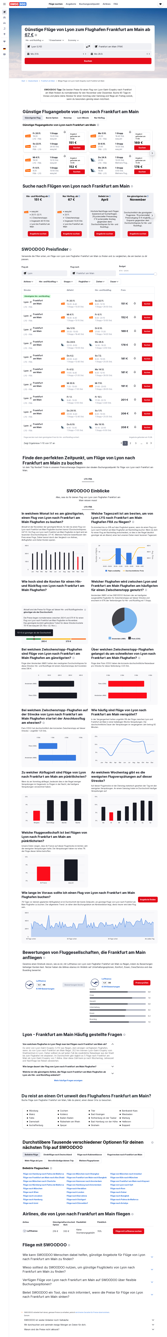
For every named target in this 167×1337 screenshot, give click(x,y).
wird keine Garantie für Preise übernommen (92, 1312)
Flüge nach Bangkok (119, 1196)
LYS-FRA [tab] (88, 479)
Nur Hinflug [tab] (99, 118)
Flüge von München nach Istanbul (126, 1174)
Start (23, 81)
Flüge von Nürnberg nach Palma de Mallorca (43, 1185)
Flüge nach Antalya (119, 1203)
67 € (29, 34)
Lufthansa (41, 981)
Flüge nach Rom (117, 1188)
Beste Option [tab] (52, 118)
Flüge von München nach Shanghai (83, 1174)
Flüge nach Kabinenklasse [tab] (89, 1154)
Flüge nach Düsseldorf (77, 1203)
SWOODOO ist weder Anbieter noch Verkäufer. (46, 1320)
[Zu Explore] (4, 34)
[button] (4, 4)
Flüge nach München (32, 1188)
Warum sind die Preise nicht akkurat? (41, 1329)
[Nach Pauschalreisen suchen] (4, 28)
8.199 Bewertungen (45, 989)
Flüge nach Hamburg (32, 1199)
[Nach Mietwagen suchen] (4, 23)
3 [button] (135, 443)
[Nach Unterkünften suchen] (4, 17)
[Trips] (4, 41)
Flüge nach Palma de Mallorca (124, 1199)
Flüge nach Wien (30, 1192)
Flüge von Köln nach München (124, 1177)
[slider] (155, 274)
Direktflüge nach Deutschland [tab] (58, 1154)
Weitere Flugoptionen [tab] (89, 1160)
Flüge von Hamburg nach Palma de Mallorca (43, 1174)
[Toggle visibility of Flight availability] (112, 571)
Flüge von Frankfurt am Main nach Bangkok (87, 1177)
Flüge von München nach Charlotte (39, 1181)
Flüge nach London (75, 1192)
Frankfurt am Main (48, 81)
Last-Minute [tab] (83, 118)
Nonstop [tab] (68, 118)
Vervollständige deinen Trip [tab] (61, 1160)
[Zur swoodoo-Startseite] (17, 4)
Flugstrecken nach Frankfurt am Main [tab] (124, 1154)
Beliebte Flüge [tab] (31, 1154)
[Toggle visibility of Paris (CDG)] (134, 638)
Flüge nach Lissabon (32, 1196)
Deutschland (33, 81)
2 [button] (130, 443)
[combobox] (35, 40)
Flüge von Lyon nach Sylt (121, 1185)
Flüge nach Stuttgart (76, 1199)
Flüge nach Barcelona (77, 1196)
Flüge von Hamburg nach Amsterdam (84, 1185)
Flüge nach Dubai (118, 1192)
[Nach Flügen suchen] (4, 12)
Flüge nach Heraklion (76, 1188)
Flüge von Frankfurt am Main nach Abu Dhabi (43, 1177)
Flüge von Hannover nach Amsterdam (84, 1181)
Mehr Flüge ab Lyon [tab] (34, 1160)
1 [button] (125, 443)
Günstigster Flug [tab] (32, 118)
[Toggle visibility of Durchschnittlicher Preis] (133, 571)
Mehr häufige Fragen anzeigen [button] (68, 1080)
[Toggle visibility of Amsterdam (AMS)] (117, 638)
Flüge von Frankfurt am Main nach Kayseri (129, 1181)
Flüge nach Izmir (30, 1203)
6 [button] (147, 443)
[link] (38, 233)
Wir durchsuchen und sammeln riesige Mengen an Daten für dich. (55, 1324)
